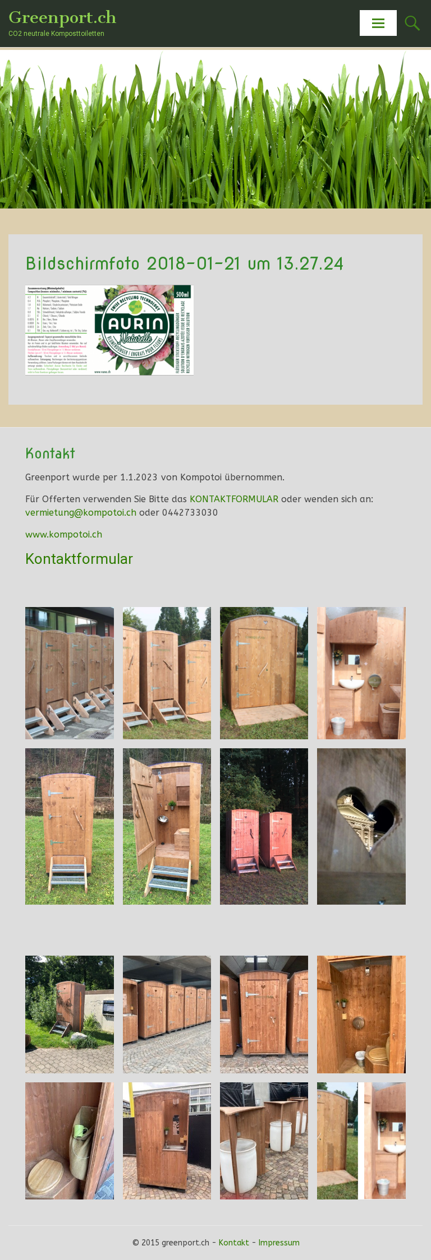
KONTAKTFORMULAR (234, 499)
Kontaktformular (79, 558)
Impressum (279, 1243)
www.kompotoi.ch (63, 534)
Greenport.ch (62, 17)
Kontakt (234, 1243)
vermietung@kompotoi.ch (80, 512)
